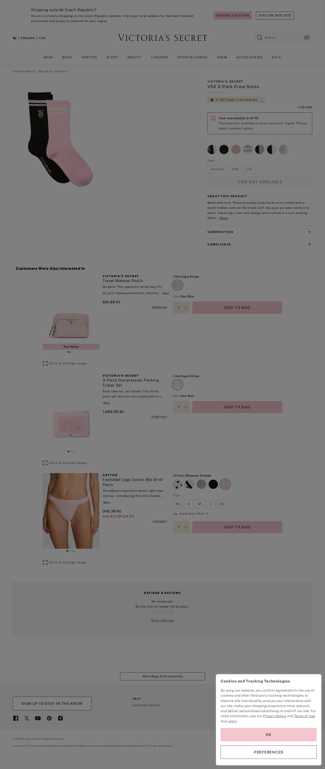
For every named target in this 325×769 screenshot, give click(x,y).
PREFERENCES (268, 752)
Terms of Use (304, 716)
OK (269, 734)
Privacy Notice (274, 716)
